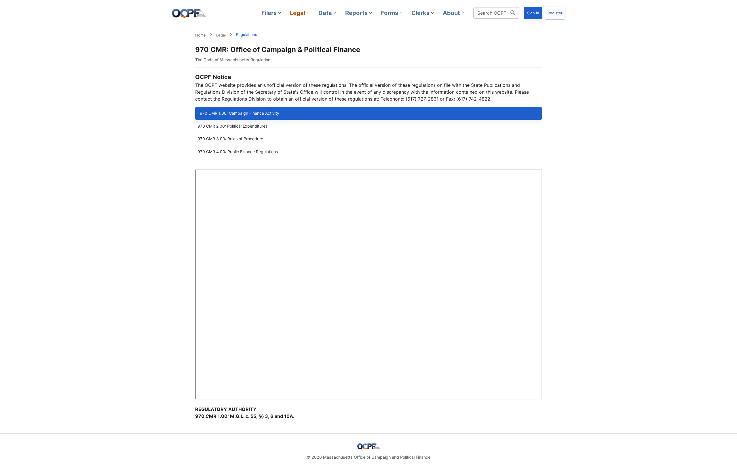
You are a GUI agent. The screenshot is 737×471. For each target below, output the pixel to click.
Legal (221, 35)
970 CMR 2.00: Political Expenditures (232, 126)
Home (200, 35)
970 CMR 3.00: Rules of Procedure (230, 138)
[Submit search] (513, 13)
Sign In (533, 13)
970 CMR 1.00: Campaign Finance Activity (239, 113)
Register (555, 13)
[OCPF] (189, 13)
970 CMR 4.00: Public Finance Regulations (237, 151)
